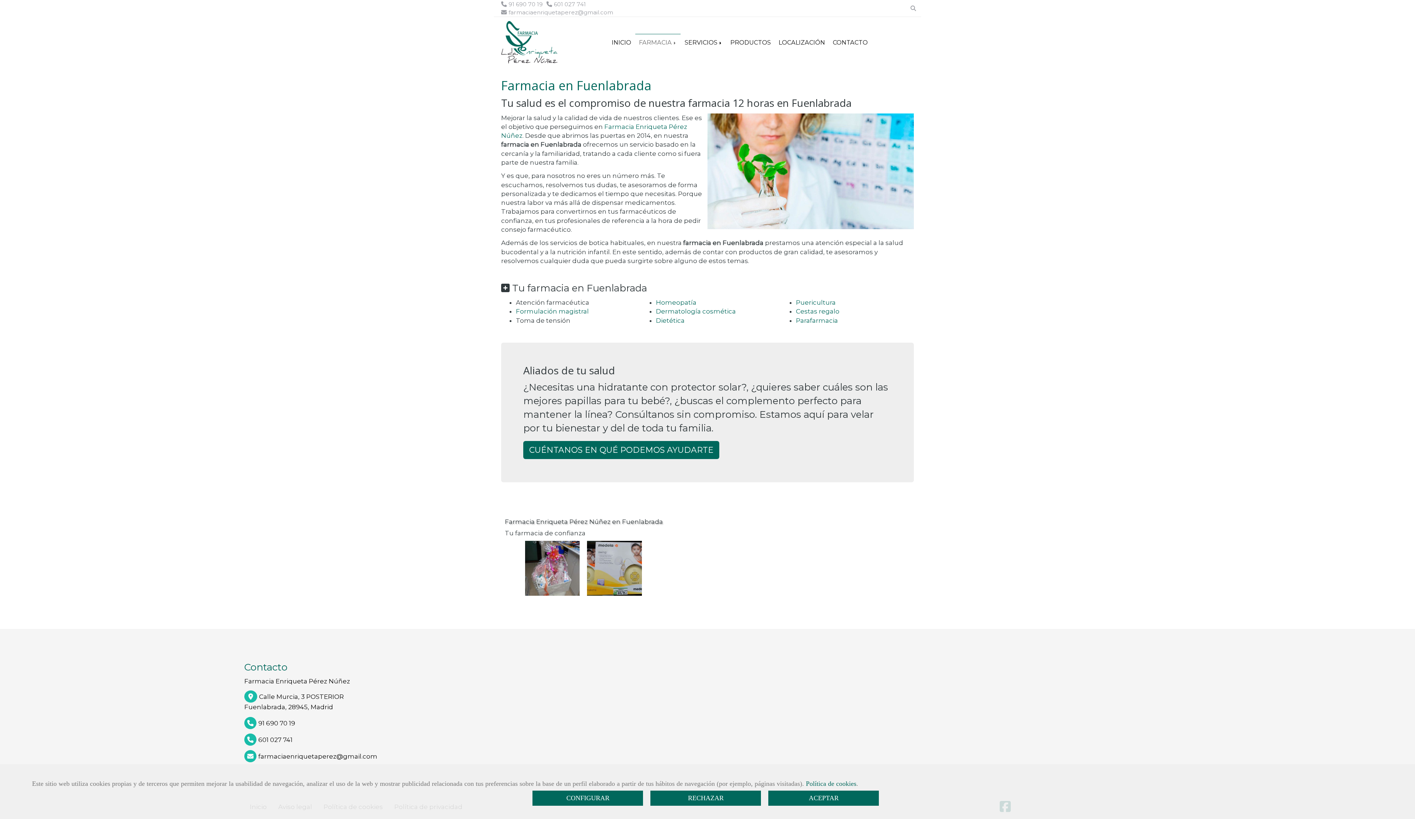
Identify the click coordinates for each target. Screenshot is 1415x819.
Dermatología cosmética (696, 311)
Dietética (670, 320)
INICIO (621, 42)
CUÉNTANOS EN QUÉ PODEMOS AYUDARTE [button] (621, 450)
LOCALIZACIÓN (802, 42)
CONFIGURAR (587, 798)
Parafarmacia (817, 320)
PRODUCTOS (750, 42)
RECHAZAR (706, 798)
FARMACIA (656, 42)
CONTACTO (850, 42)
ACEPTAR (824, 798)
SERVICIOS (702, 42)
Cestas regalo (817, 311)
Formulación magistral (552, 311)
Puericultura (816, 302)
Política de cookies (831, 783)
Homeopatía (676, 302)
